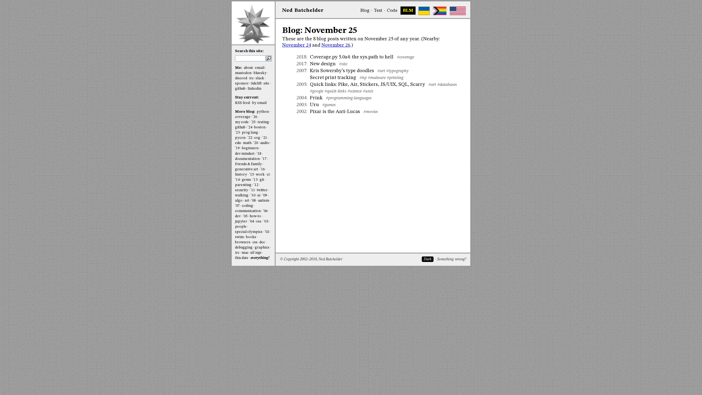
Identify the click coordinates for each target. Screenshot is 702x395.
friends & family (248, 164)
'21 (264, 138)
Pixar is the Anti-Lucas (335, 111)
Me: (239, 68)
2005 (301, 84)
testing (263, 122)
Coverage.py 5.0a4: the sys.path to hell (352, 57)
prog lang (250, 132)
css (255, 242)
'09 (264, 195)
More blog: (245, 112)
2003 (301, 104)
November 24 (296, 45)
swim (239, 237)
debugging (244, 247)
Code (392, 11)
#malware (377, 78)
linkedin (254, 89)
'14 (237, 180)
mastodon (243, 73)
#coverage (405, 57)
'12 (256, 185)
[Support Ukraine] (424, 11)
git (262, 180)
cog (257, 138)
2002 (301, 111)
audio (264, 143)
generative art (246, 169)
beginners (250, 148)
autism (263, 200)
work (260, 174)
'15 (251, 174)
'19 (237, 148)
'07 (237, 206)
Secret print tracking (333, 77)
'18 (259, 154)
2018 (301, 57)
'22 (250, 138)
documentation (247, 159)
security (241, 190)
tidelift (256, 83)
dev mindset (244, 154)
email (259, 68)
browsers (242, 242)
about (248, 68)
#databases (447, 85)
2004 (301, 97)
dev (238, 216)
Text (378, 11)
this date (241, 258)
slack (260, 78)
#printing (395, 78)
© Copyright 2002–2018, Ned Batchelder (311, 259)
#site (343, 64)
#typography (397, 71)
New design (323, 63)
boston (259, 127)
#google (316, 91)
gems (246, 180)
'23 (237, 132)
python (263, 112)
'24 (250, 127)
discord (241, 78)
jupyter (241, 221)
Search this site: (249, 51)
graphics (262, 247)
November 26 (335, 45)
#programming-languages (349, 98)
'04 (251, 221)
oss (258, 221)
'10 (253, 195)
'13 (255, 180)
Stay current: (247, 97)
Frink (316, 97)
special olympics (248, 232)
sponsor (242, 83)
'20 (255, 143)
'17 (264, 159)
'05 (245, 216)
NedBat (303, 10)
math (247, 143)
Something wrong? (451, 259)
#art (381, 71)
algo (238, 200)
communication (248, 211)
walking (241, 195)
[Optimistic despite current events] (458, 11)
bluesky (260, 73)
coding (247, 206)
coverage (242, 117)
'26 (255, 117)
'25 (253, 122)
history (241, 174)
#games (329, 105)
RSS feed (242, 103)
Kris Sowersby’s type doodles (342, 70)
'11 (252, 190)
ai (258, 195)
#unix (368, 91)
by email (259, 103)
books (251, 237)
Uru (314, 104)
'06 (265, 211)
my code (242, 122)
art (247, 200)
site (266, 83)
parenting (243, 185)
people (241, 226)
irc (251, 78)
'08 (253, 200)
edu (238, 143)
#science (354, 91)
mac (245, 253)
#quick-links (335, 91)
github (240, 89)
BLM (408, 11)
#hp (363, 78)
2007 (301, 70)
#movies (370, 112)
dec (262, 242)
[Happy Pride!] (439, 11)
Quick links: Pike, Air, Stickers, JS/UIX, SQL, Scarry (367, 84)
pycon (240, 138)
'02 (267, 232)
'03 (266, 221)
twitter (262, 190)
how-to (255, 216)
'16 (262, 169)
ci (268, 174)
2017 (301, 63)
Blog (364, 11)
